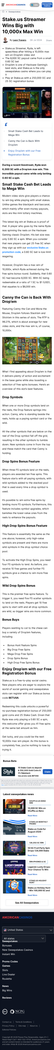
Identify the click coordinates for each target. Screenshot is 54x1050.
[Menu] (3, 5)
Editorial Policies (9, 1030)
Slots (5, 970)
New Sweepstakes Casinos (17, 949)
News (5, 986)
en (36, 5)
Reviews (7, 997)
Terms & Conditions (23, 1022)
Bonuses (7, 945)
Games (6, 965)
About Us (34, 1026)
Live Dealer (8, 974)
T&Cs (2, 785)
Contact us (6, 1022)
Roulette (7, 978)
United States (15, 929)
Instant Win (8, 954)
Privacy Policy (8, 1026)
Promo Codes (10, 961)
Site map (22, 1026)
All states (9, 938)
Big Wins (7, 990)
